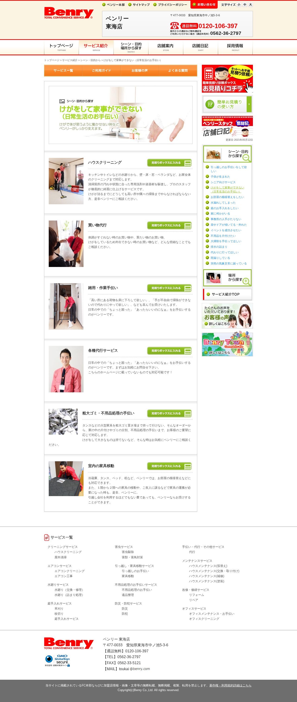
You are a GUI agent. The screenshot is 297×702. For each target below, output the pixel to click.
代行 (192, 552)
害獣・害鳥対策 (132, 557)
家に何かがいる (220, 213)
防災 (125, 608)
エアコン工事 (64, 576)
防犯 (125, 613)
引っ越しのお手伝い (135, 571)
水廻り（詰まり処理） (70, 595)
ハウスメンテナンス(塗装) (206, 581)
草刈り (59, 608)
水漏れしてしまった (223, 202)
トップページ (51, 60)
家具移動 (128, 576)
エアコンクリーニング (70, 571)
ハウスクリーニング (68, 552)
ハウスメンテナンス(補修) (206, 576)
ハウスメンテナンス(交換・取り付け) (214, 571)
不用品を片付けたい (223, 235)
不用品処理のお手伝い (137, 590)
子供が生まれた (220, 176)
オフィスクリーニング (204, 619)
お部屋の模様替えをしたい (227, 197)
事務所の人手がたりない (226, 219)
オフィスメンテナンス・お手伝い (211, 613)
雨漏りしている (220, 258)
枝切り (59, 613)
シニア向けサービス (223, 182)
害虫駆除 (128, 552)
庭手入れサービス (67, 619)
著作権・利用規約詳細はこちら (230, 685)
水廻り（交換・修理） (70, 590)
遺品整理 (128, 595)
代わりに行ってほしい (225, 252)
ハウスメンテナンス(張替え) (208, 566)
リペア (193, 600)
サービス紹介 (69, 60)
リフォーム (196, 595)
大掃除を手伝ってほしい (226, 241)
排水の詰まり (219, 246)
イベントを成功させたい (226, 230)
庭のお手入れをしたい (225, 208)
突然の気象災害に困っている (229, 263)
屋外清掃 (61, 557)
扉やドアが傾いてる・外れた (229, 224)
